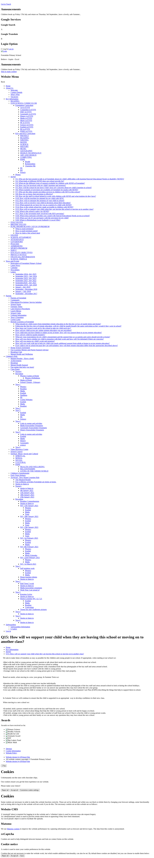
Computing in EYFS (28, 110)
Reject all (5, 790)
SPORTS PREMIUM (19, 248)
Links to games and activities (31, 423)
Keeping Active (26, 594)
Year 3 (17, 410)
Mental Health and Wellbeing (22, 354)
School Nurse (16, 304)
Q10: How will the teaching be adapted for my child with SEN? (39, 198)
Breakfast (14, 363)
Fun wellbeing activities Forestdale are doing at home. (35, 482)
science (23, 445)
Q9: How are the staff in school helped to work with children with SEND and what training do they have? (55, 196)
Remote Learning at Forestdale (22, 322)
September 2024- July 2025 (25, 274)
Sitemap (9, 749)
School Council (16, 452)
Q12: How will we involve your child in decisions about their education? (43, 203)
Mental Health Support (19, 365)
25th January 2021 (27, 497)
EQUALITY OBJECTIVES (21, 252)
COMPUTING (26, 157)
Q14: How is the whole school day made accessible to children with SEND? (44, 207)
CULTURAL (20, 462)
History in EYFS (26, 116)
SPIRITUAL (20, 456)
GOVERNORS (17, 242)
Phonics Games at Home (29, 376)
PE (21, 168)
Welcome (14, 90)
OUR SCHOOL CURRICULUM (24, 103)
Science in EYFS (26, 125)
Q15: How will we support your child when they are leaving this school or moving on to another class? (54, 209)
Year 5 (17, 432)
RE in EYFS (25, 129)
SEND (13, 177)
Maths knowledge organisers (31, 588)
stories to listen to (26, 488)
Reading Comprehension (29, 501)
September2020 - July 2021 (25, 283)
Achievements (16, 361)
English (23, 393)
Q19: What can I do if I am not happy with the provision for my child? (42, 218)
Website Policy (11, 753)
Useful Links (15, 320)
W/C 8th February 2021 (29, 547)
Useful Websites (26, 400)
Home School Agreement (20, 348)
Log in (10, 49)
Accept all (14, 790)
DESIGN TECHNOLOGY (31, 153)
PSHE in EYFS (26, 131)
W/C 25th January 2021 (29, 527)
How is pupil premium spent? (26, 231)
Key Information (12, 99)
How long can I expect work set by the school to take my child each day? (43, 328)
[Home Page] (4, 51)
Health (27, 162)
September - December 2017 (26, 294)
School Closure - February (30, 382)
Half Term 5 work (27, 583)
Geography (24, 443)
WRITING (24, 140)
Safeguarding (11, 625)
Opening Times (16, 307)
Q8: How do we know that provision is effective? (34, 194)
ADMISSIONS (16, 246)
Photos (18, 175)
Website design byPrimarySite (18, 757)
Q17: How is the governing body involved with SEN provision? (39, 214)
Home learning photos (28, 577)
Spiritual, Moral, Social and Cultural (24, 454)
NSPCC (14, 250)
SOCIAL (18, 460)
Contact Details (16, 92)
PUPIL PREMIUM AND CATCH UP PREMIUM (30, 226)
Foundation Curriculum (24, 105)
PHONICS (24, 136)
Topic (27, 514)
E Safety (14, 629)
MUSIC (23, 149)
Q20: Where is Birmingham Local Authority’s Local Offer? (37, 220)
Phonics (23, 387)
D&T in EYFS (26, 112)
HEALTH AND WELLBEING (32, 467)
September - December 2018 (26, 289)
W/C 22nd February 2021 (30, 558)
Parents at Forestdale (18, 298)
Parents (8, 296)
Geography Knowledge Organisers (33, 428)
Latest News (15, 265)
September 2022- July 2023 (25, 278)
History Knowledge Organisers (32, 430)
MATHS (23, 142)
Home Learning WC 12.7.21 (31, 599)
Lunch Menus (16, 311)
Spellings (23, 395)
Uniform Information (18, 315)
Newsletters (15, 270)
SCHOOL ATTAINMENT (21, 237)
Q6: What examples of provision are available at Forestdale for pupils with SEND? (46, 190)
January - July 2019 (22, 287)
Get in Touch (6, 4)
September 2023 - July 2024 (26, 276)
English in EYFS (26, 127)
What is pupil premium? (24, 229)
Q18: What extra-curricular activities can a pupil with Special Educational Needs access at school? (52, 216)
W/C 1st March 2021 (28, 564)
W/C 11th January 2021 (29, 506)
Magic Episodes (31, 555)
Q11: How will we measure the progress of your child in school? (39, 201)
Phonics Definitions (32, 378)
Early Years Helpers (18, 475)
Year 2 (17, 408)
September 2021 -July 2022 (25, 281)
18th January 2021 (27, 495)
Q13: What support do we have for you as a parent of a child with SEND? (43, 205)
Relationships (30, 164)
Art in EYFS (25, 107)
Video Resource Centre (19, 449)
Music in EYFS (26, 120)
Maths (22, 391)
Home (8, 86)
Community (15, 300)
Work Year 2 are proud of (29, 590)
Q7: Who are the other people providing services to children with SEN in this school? (47, 192)
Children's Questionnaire (20, 473)
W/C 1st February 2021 (29, 538)
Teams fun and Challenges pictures (33, 609)
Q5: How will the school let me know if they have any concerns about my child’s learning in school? (53, 188)
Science (23, 419)
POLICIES (15, 244)
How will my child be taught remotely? (30, 335)
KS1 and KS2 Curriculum (25, 133)
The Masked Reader (23, 480)
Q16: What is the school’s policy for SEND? (32, 211)
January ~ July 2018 (23, 291)
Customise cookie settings (29, 790)
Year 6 (17, 447)
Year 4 (17, 421)
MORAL (18, 458)
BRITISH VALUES (18, 224)
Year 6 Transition (17, 317)
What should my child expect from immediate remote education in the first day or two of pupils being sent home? (58, 324)
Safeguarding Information (20, 627)
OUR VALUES (17, 222)
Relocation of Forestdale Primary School (26, 263)
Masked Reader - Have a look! (22, 358)
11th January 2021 (27, 493)
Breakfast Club (16, 352)
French (23, 172)
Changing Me (30, 166)
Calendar (14, 268)
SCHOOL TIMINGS (19, 259)
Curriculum (29, 607)
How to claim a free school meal (27, 233)
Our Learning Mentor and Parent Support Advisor (29, 350)
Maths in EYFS (26, 118)
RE (21, 170)
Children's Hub (11, 356)
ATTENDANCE (17, 239)
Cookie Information (13, 751)
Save (22, 856)
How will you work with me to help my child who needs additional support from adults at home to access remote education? (62, 343)
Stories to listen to (22, 484)
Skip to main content (9, 72)
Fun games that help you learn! (22, 367)
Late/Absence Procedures (20, 309)
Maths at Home (26, 380)
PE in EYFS (25, 123)
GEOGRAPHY (26, 151)
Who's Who (15, 95)
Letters (13, 272)
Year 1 (17, 384)
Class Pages (15, 369)
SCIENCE (24, 144)
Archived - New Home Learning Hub (25, 477)
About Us (9, 88)
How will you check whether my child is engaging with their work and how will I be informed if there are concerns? (59, 339)
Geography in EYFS (28, 114)
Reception (19, 374)
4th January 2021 (26, 490)
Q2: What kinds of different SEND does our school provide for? (39, 181)
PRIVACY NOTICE (19, 255)
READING (15, 101)
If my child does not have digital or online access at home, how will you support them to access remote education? (58, 333)
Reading (23, 389)
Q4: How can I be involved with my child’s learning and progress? (40, 185)
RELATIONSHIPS (27, 469)
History (23, 441)
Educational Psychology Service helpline (26, 302)
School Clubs (16, 313)
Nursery (18, 371)
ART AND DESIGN (28, 155)
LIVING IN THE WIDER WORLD (34, 471)
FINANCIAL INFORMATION (23, 257)
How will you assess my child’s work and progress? (35, 341)
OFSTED (14, 235)
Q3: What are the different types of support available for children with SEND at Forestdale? (50, 183)
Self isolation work (27, 568)
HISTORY (24, 146)
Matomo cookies (13, 829)
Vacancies (14, 97)
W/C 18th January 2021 (29, 516)
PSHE (22, 159)
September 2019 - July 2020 (26, 285)
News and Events (12, 261)
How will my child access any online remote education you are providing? (43, 330)
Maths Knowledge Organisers (31, 426)
